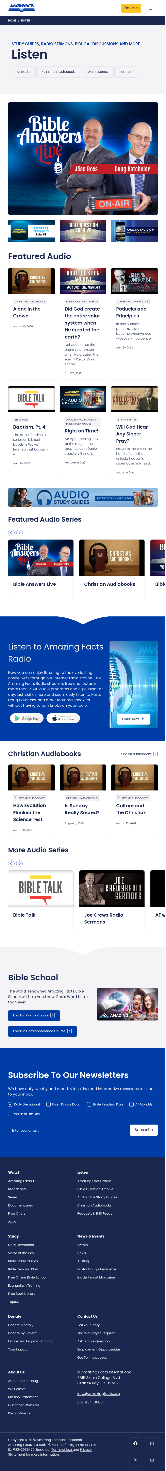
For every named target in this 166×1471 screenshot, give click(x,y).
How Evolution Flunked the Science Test (29, 812)
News (81, 1253)
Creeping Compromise (133, 301)
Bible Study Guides (23, 1261)
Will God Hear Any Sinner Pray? (132, 434)
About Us (16, 1372)
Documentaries (20, 1205)
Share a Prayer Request (96, 1333)
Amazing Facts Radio (94, 1181)
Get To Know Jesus (92, 1357)
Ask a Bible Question (93, 1341)
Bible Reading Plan (108, 1104)
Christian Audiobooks (59, 71)
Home (12, 20)
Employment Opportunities (98, 1349)
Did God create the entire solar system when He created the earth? (82, 323)
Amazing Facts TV (22, 1181)
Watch (14, 1172)
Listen (82, 1172)
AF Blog (83, 1261)
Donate (131, 8)
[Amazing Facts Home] (25, 8)
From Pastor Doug (66, 1104)
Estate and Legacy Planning (30, 1341)
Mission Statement (23, 1397)
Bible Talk (21, 419)
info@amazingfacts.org (98, 1394)
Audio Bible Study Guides (97, 1197)
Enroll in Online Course (31, 1015)
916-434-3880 (90, 1402)
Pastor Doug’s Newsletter (97, 1269)
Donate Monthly (20, 1325)
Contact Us (87, 1316)
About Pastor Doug (23, 1381)
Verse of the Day (27, 1114)
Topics (13, 1301)
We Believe (17, 1389)
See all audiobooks (136, 754)
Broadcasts (17, 1189)
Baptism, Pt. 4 (29, 427)
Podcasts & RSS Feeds (94, 1213)
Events (82, 1245)
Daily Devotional (27, 1104)
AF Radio (24, 71)
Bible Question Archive (82, 301)
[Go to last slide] (11, 533)
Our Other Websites (23, 1405)
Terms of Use (62, 1449)
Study (13, 1236)
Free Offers (16, 1213)
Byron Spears (127, 419)
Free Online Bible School (27, 1277)
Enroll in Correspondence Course (39, 1031)
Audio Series (98, 71)
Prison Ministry (19, 1413)
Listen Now (130, 718)
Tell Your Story (88, 1325)
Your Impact (18, 1349)
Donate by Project (22, 1333)
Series (13, 1197)
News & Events (90, 1236)
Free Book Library (21, 1293)
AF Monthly (144, 1104)
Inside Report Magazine (96, 1277)
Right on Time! (81, 431)
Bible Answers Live (34, 584)
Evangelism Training (24, 1285)
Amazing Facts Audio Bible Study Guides (81, 421)
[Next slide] (19, 533)
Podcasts (126, 71)
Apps (12, 1221)
